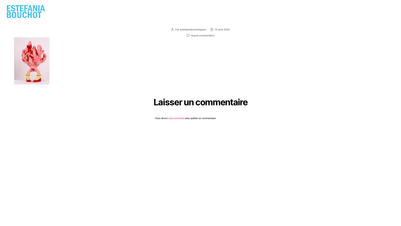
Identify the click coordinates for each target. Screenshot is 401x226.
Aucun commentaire (202, 35)
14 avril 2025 (222, 29)
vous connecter (176, 118)
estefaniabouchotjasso (193, 29)
